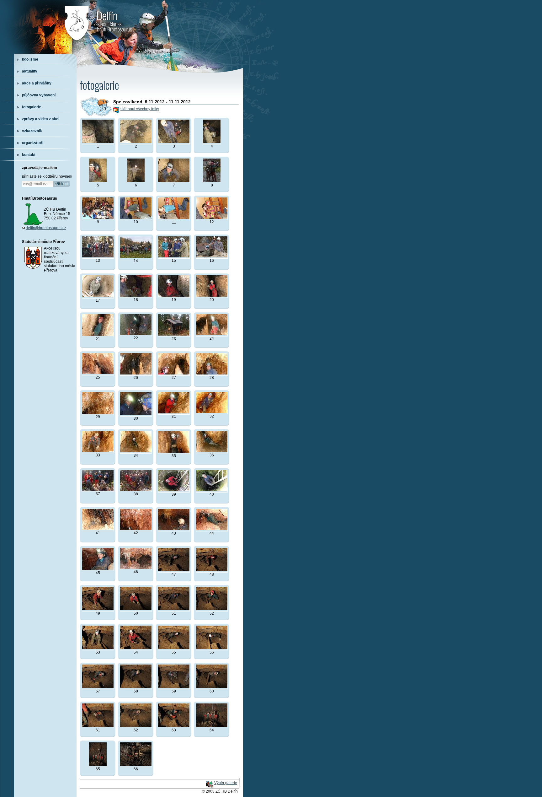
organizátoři (32, 143)
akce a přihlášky (36, 83)
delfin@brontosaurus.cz (46, 228)
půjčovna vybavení (39, 95)
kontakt (28, 155)
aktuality (29, 71)
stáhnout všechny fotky (139, 109)
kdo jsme (30, 59)
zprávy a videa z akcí (40, 119)
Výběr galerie (225, 783)
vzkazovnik (32, 131)
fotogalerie (31, 107)
